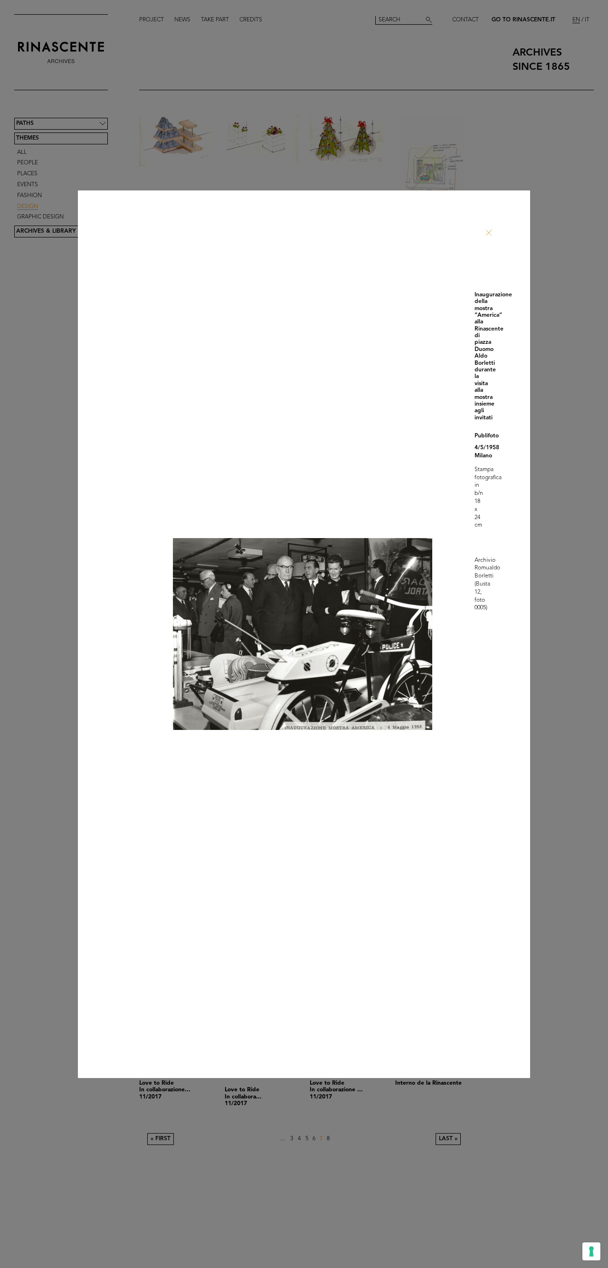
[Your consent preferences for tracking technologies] (591, 1251)
